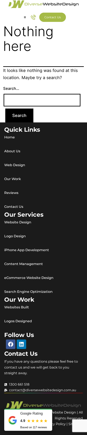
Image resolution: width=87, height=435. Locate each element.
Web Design (14, 165)
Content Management (23, 264)
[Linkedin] (21, 344)
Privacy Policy (54, 424)
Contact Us (13, 207)
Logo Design (15, 236)
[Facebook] (10, 344)
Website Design (17, 222)
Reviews (11, 193)
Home (9, 137)
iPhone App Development (26, 250)
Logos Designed (18, 321)
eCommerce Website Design (28, 278)
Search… (11, 88)
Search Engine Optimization (28, 292)
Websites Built (16, 307)
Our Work (12, 179)
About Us (12, 151)
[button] (25, 17)
